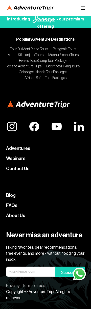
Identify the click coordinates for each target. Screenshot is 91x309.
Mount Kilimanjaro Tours (25, 55)
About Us (15, 215)
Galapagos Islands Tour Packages (43, 72)
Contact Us (18, 168)
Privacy (13, 286)
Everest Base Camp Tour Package (43, 61)
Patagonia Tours (64, 49)
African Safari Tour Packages (45, 78)
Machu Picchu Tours (63, 55)
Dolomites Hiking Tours (63, 66)
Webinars (16, 158)
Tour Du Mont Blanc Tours (29, 49)
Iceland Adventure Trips (24, 66)
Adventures (18, 148)
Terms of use (34, 286)
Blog (11, 195)
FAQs (11, 205)
